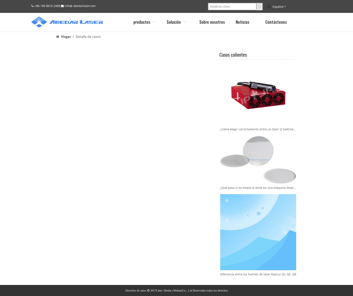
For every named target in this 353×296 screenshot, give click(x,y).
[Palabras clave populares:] (259, 6)
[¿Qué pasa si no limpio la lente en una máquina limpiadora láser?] (258, 160)
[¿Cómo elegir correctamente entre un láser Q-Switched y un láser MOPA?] (258, 94)
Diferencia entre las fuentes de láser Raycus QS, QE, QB (258, 274)
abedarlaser (81, 6)
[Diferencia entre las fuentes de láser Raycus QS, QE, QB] (258, 232)
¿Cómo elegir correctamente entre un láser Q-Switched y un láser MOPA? (258, 129)
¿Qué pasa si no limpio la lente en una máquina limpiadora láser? (258, 188)
